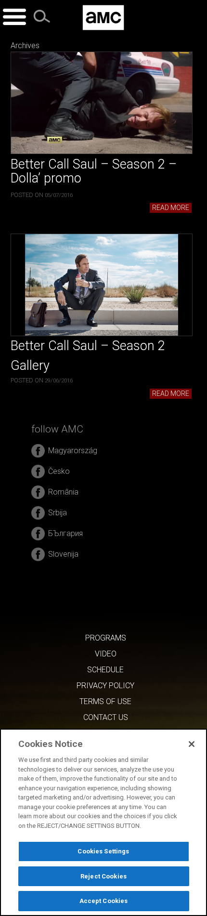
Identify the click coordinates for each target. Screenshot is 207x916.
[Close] (191, 744)
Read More (170, 207)
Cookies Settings (103, 851)
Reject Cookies (103, 876)
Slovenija (63, 554)
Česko (59, 471)
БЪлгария (65, 533)
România (63, 492)
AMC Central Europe (103, 17)
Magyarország (72, 450)
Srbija (57, 512)
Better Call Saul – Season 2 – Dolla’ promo (94, 171)
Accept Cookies (103, 900)
